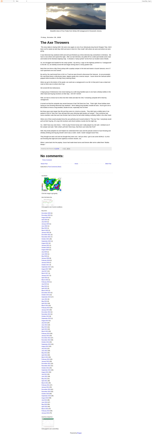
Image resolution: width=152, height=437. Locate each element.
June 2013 (45, 325)
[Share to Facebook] (68, 149)
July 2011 (44, 374)
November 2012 (46, 340)
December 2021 (46, 234)
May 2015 (44, 286)
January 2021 (45, 245)
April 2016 (44, 277)
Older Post (108, 163)
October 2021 (45, 239)
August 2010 (45, 398)
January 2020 (45, 258)
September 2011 (46, 370)
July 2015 (44, 284)
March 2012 (45, 357)
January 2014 (45, 310)
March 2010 (45, 408)
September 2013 (46, 318)
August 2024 (45, 217)
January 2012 (45, 361)
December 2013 (46, 312)
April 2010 (44, 406)
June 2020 (45, 254)
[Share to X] (66, 149)
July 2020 (44, 252)
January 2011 (45, 387)
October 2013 (45, 316)
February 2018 (46, 260)
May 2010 (44, 404)
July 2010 (44, 400)
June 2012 (45, 350)
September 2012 (46, 344)
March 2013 (45, 331)
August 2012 (45, 346)
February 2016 (46, 282)
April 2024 (44, 219)
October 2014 (45, 294)
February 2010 (46, 410)
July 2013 (44, 322)
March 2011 (45, 383)
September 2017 (46, 267)
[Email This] (63, 149)
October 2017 (45, 264)
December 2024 (46, 215)
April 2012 (44, 355)
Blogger (79, 433)
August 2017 (45, 269)
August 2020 (45, 249)
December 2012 (46, 337)
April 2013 (44, 329)
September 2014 (46, 297)
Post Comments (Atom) (54, 166)
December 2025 (46, 213)
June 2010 (45, 402)
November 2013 (46, 314)
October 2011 (45, 368)
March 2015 (45, 290)
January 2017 (45, 275)
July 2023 (44, 221)
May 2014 (44, 301)
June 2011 (44, 376)
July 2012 (44, 348)
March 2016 (45, 279)
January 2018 (45, 262)
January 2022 (45, 232)
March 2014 (45, 305)
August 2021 (45, 243)
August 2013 (45, 320)
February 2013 (46, 333)
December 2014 (46, 292)
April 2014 (44, 303)
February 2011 (46, 385)
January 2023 (45, 224)
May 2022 (44, 228)
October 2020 (45, 247)
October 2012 (45, 342)
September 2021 (46, 241)
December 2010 (46, 389)
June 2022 (45, 226)
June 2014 (45, 299)
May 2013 (44, 327)
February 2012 (46, 359)
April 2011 (44, 380)
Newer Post (44, 163)
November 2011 (46, 365)
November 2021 (46, 236)
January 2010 (45, 413)
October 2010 (45, 393)
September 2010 (46, 395)
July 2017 (44, 271)
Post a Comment (47, 160)
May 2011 (44, 378)
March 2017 (45, 273)
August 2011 (45, 372)
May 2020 (44, 256)
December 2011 (46, 363)
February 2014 (46, 307)
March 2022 (45, 230)
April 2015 (44, 288)
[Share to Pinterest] (69, 149)
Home (76, 163)
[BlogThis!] (65, 149)
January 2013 (45, 335)
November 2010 (46, 391)
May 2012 (44, 352)
